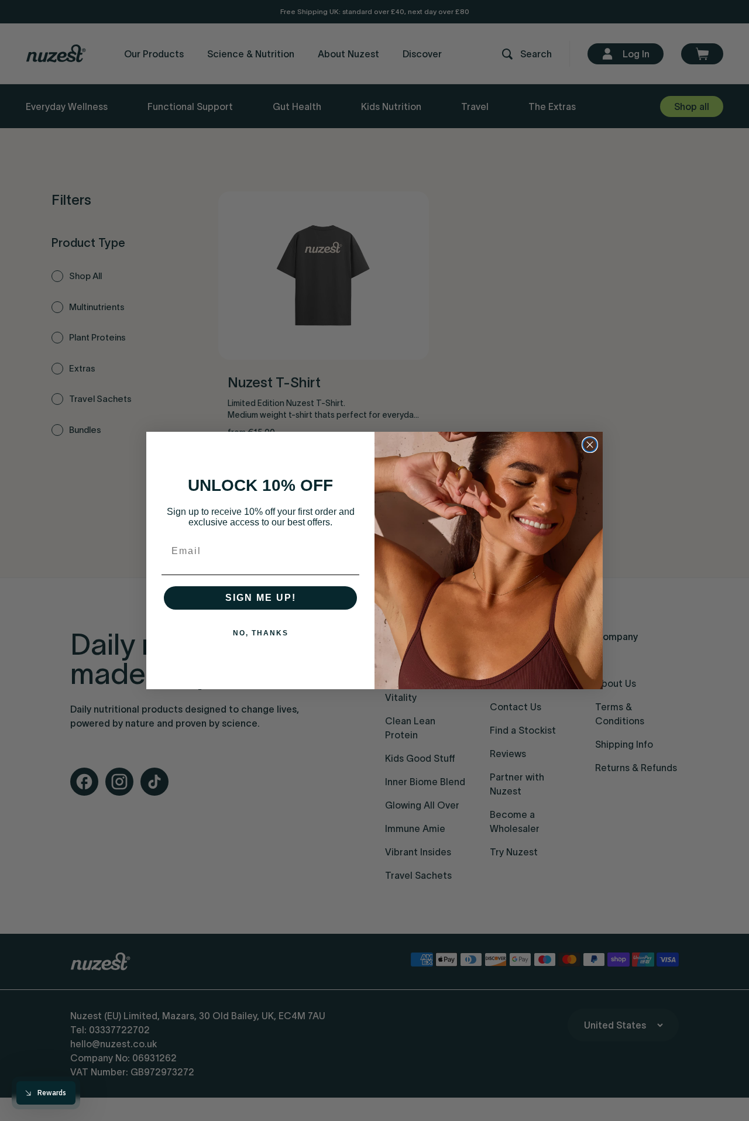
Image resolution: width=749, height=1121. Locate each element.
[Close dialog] (590, 445)
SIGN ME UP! (260, 598)
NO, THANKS (260, 633)
